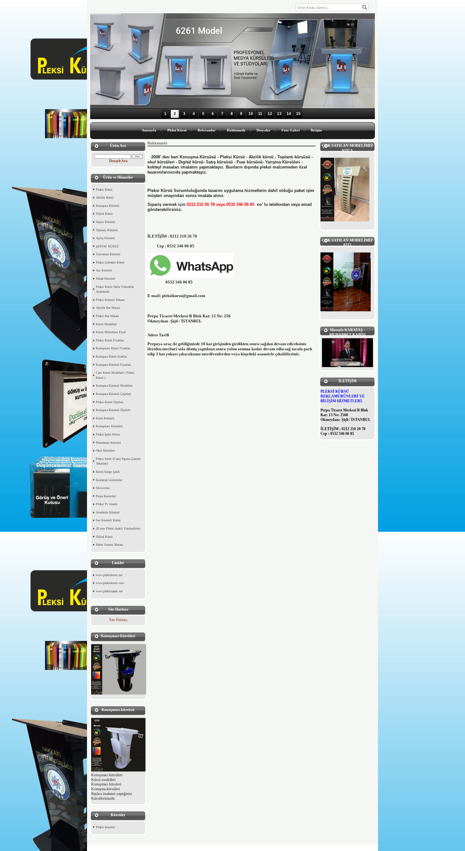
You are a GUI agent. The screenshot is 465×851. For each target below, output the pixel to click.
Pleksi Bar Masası (107, 316)
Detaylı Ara (118, 161)
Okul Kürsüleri (105, 450)
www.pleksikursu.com (110, 583)
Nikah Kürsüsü (105, 278)
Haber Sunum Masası (109, 544)
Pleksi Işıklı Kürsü (108, 434)
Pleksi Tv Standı (106, 504)
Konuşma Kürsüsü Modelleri (114, 385)
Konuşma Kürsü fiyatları (111, 356)
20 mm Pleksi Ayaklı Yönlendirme (118, 528)
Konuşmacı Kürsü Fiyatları (113, 348)
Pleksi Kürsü (177, 130)
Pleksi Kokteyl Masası (110, 300)
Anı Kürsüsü (104, 270)
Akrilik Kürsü (105, 197)
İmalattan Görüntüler (109, 480)
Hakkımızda (236, 130)
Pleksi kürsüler (105, 827)
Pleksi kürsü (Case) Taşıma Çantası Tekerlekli (118, 461)
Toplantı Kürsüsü (107, 230)
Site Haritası (118, 620)
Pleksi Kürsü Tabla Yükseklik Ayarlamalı (115, 289)
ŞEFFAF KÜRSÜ (107, 246)
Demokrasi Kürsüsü (108, 442)
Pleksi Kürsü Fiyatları (110, 340)
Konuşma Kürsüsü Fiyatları (113, 364)
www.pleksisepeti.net (109, 591)
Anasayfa (149, 130)
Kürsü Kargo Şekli (108, 471)
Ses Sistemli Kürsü (108, 520)
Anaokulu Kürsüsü (108, 512)
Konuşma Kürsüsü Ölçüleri (113, 410)
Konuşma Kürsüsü (107, 205)
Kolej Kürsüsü (105, 418)
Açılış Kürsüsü (105, 238)
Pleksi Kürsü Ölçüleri (109, 402)
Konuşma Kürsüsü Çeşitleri (113, 394)
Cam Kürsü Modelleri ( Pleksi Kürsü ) (115, 375)
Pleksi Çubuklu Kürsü (110, 262)
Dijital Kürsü (104, 213)
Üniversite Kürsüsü (108, 254)
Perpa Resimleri (106, 496)
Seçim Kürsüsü (105, 222)
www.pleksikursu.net (109, 575)
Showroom (103, 488)
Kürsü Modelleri (106, 324)
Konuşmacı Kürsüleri (109, 426)
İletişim (316, 130)
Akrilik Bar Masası (108, 307)
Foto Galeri (291, 130)
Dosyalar (263, 130)
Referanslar (207, 130)
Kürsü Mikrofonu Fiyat (111, 332)
